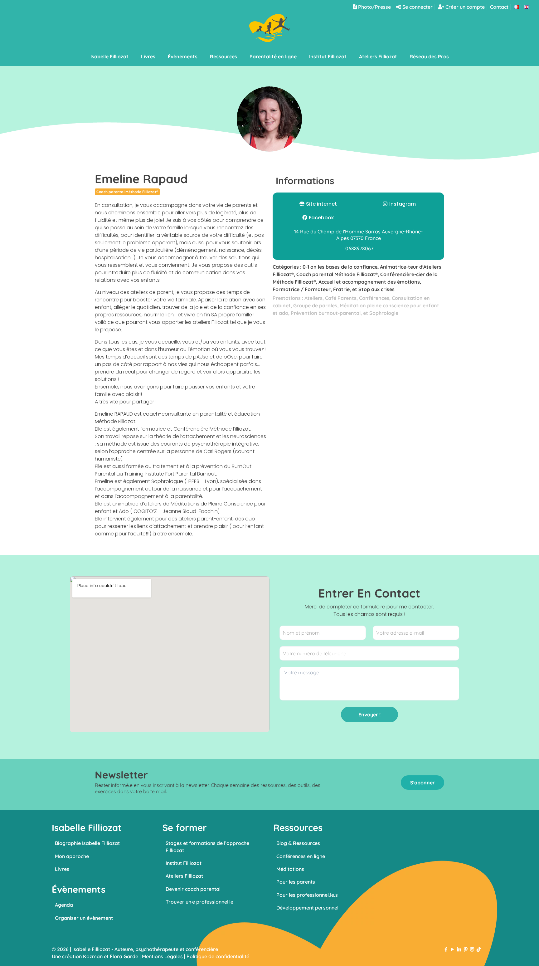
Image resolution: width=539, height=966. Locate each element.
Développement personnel (307, 908)
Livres (62, 869)
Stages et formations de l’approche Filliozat (207, 846)
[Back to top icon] (509, 953)
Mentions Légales (162, 956)
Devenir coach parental (193, 889)
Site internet (321, 203)
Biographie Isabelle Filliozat (87, 843)
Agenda (64, 905)
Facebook (321, 217)
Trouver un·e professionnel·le (199, 902)
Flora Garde (124, 956)
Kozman (93, 956)
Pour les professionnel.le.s (307, 895)
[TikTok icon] (478, 949)
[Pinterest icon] (465, 949)
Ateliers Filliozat (184, 876)
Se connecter (417, 7)
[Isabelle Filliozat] (269, 30)
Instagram (402, 203)
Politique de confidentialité (218, 956)
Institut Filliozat (184, 863)
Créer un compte (464, 7)
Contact (499, 7)
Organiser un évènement (84, 918)
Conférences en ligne (300, 856)
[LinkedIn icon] (459, 949)
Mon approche (72, 856)
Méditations (290, 869)
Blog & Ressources (298, 843)
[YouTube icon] (452, 949)
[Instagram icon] (472, 949)
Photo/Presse (374, 7)
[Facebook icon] (446, 949)
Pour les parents (295, 882)
